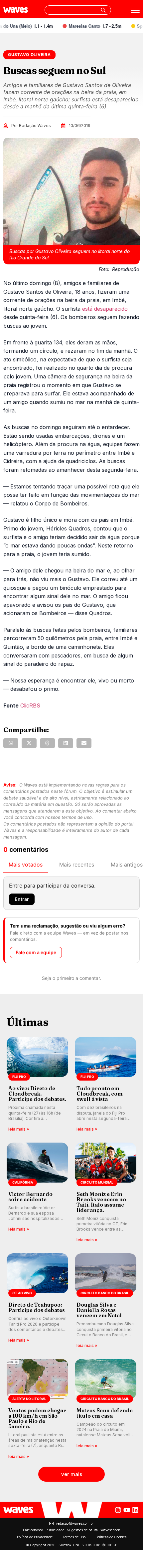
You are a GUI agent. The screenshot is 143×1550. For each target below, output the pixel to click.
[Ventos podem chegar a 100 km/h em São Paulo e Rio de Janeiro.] (37, 1409)
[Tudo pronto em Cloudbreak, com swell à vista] (105, 1085)
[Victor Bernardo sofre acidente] (37, 1193)
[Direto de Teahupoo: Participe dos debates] (37, 1301)
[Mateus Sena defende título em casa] (105, 1409)
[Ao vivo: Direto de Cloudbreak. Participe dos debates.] (37, 1085)
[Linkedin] (135, 1510)
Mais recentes (76, 864)
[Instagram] (118, 1510)
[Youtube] (126, 1510)
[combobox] (78, 10)
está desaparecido (105, 308)
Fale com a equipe (36, 952)
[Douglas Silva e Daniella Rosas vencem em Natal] (105, 1301)
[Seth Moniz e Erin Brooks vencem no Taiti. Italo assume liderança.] (105, 1193)
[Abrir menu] (135, 10)
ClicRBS (30, 705)
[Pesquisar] (103, 10)
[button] (10, 743)
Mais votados (26, 864)
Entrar (22, 899)
